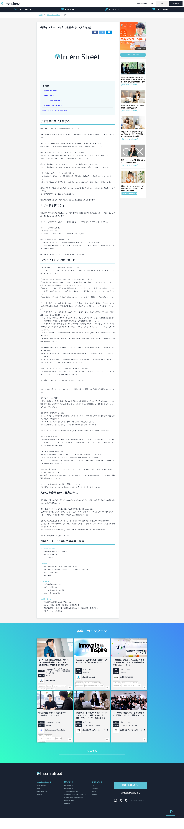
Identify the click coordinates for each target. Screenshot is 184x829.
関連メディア (68, 782)
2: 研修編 (43, 563)
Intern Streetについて (44, 782)
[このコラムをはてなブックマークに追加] (109, 32)
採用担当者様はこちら (145, 3)
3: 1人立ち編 (44, 581)
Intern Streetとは (42, 785)
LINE (93, 785)
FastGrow (67, 803)
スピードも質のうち (49, 95)
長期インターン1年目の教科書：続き (54, 110)
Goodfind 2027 (68, 785)
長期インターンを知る (53, 15)
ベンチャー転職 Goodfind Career (73, 797)
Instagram (95, 788)
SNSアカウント (97, 782)
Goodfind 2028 (68, 788)
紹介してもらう (70, 9)
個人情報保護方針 (42, 791)
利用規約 (39, 788)
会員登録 (176, 3)
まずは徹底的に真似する (50, 90)
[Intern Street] (10, 4)
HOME (40, 15)
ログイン (162, 3)
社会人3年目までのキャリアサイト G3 (75, 794)
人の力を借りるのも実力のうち (52, 105)
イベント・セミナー (116, 9)
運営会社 (39, 794)
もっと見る (92, 751)
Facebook (94, 794)
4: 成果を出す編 (46, 599)
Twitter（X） (96, 791)
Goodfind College (69, 800)
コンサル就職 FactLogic (71, 791)
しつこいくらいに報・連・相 (52, 100)
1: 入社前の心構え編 (47, 548)
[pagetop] (170, 811)
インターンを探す (24, 9)
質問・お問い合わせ (131, 785)
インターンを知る (162, 9)
